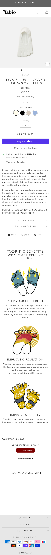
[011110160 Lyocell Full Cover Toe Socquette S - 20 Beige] (13, 506)
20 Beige (28, 112)
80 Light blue (35, 112)
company (25, 524)
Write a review (25, 450)
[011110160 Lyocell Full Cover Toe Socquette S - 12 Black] (10, 506)
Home (25, 75)
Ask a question (25, 226)
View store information (15, 162)
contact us (25, 531)
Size (23, 97)
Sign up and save (25, 537)
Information (25, 220)
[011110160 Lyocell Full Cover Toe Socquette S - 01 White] (7, 506)
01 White (16, 112)
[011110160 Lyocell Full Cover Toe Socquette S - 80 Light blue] (16, 506)
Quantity (25, 120)
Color (25, 108)
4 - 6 (25, 102)
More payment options (25, 148)
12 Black (22, 112)
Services (25, 518)
